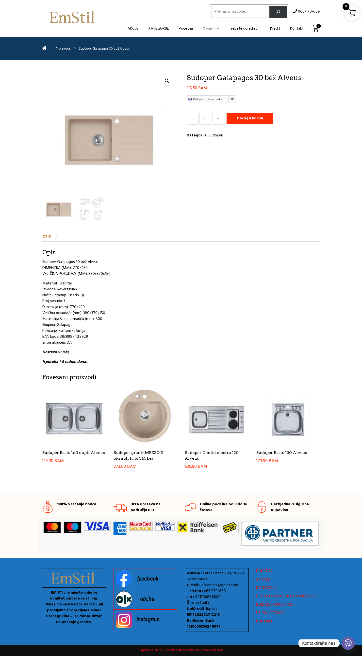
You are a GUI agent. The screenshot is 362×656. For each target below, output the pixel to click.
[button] (167, 80)
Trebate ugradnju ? (244, 28)
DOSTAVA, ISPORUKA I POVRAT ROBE (287, 596)
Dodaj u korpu (250, 118)
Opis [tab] (46, 236)
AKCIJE (133, 28)
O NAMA (263, 579)
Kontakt (297, 28)
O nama (209, 29)
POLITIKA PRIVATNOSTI (275, 604)
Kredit (275, 28)
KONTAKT (264, 621)
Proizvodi (63, 49)
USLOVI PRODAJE (270, 613)
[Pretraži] (278, 12)
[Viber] (348, 643)
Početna (186, 28)
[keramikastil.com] (44, 48)
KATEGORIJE (158, 28)
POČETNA (264, 571)
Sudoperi (216, 135)
